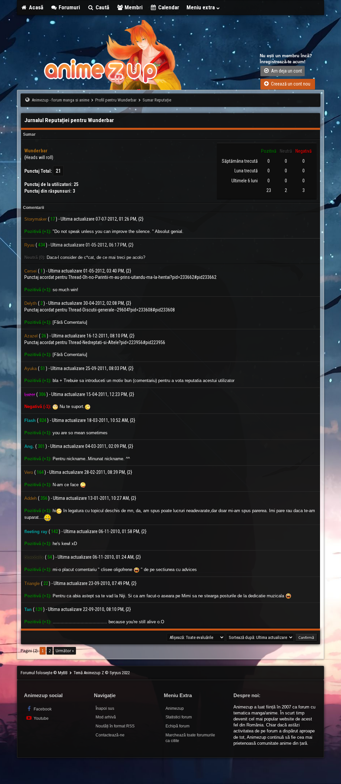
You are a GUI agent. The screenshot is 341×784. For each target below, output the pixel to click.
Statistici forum (179, 717)
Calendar (168, 7)
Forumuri (68, 7)
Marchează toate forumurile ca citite (190, 738)
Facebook (42, 709)
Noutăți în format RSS (115, 726)
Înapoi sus (105, 708)
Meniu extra (201, 7)
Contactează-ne (110, 735)
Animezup (175, 708)
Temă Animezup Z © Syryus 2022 (102, 672)
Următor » (65, 651)
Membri (133, 7)
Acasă (35, 7)
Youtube (41, 718)
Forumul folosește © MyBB (45, 672)
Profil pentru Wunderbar (116, 100)
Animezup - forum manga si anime (60, 100)
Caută (101, 7)
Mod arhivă (106, 717)
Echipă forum (177, 726)
